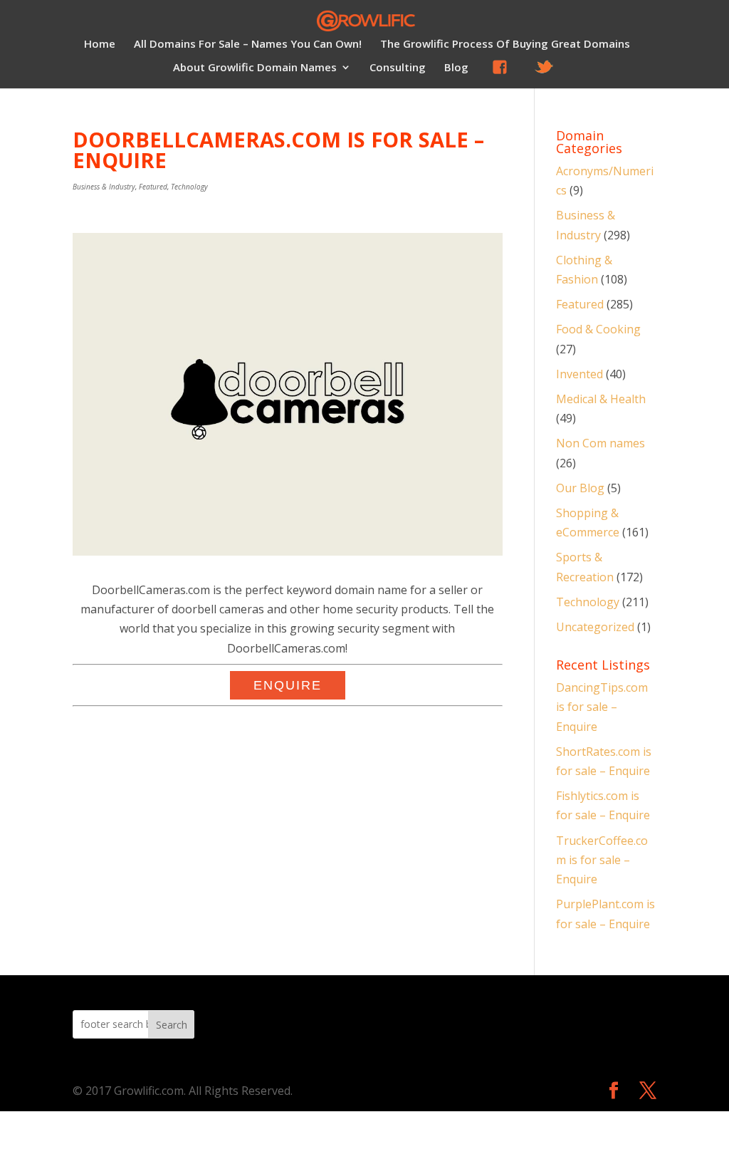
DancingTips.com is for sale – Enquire (602, 707)
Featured (153, 187)
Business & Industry (104, 187)
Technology (189, 187)
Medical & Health (601, 399)
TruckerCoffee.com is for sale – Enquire (602, 860)
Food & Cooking (598, 329)
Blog (456, 68)
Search (171, 1024)
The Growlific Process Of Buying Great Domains (505, 44)
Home (99, 44)
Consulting (397, 68)
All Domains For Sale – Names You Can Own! (248, 44)
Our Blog (580, 488)
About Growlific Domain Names (255, 68)
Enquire (287, 685)
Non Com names (600, 443)
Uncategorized (595, 627)
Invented (579, 374)
